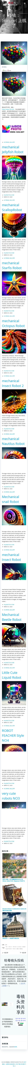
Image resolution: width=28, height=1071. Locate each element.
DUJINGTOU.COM (9, 195)
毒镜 (17, 948)
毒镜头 (5, 67)
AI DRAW (6, 142)
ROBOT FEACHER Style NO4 (13, 735)
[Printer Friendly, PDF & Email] (7, 71)
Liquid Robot (8, 948)
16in (6, 946)
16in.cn (10, 946)
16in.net (15, 946)
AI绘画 (23, 946)
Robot (14, 948)
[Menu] (24, 3)
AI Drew (19, 946)
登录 (15, 1047)
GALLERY (12, 142)
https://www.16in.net (8, 109)
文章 (6, 944)
